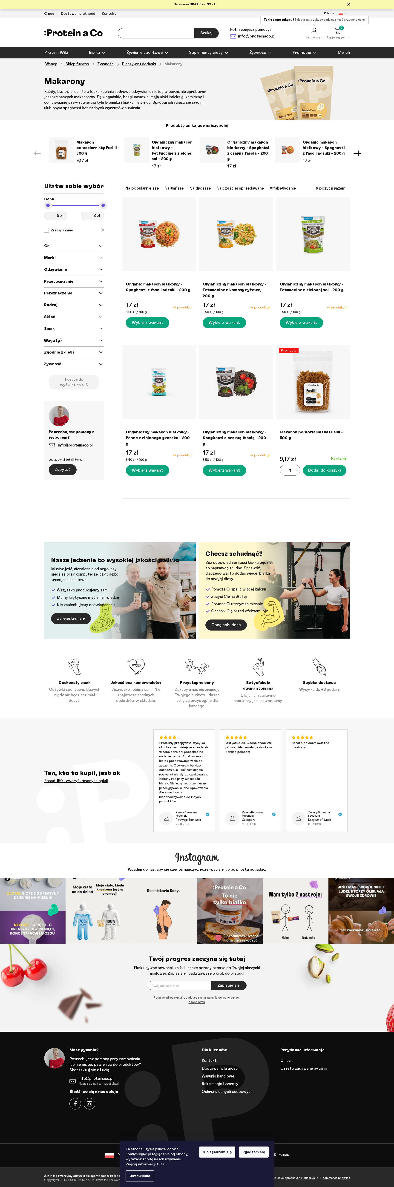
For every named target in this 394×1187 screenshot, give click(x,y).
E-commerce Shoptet (335, 1178)
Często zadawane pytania (303, 1068)
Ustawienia (139, 1176)
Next (357, 153)
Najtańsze (174, 188)
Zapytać (63, 470)
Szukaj (206, 33)
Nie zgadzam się (217, 1152)
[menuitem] (56, 52)
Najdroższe (200, 188)
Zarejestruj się (71, 619)
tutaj (161, 1164)
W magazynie (77, 230)
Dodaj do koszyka (325, 470)
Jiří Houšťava (305, 1178)
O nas (49, 13)
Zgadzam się (253, 1152)
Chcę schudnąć (226, 625)
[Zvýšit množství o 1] (297, 470)
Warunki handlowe (218, 1076)
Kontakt (109, 13)
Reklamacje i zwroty (220, 1084)
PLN (326, 13)
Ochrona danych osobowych (227, 1092)
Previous (37, 153)
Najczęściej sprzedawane (240, 188)
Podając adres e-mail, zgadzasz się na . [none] (197, 1000)
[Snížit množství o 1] (282, 470)
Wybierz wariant (147, 323)
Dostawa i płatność (78, 13)
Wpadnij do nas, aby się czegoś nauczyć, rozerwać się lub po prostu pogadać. (197, 869)
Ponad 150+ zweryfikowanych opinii (76, 781)
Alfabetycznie (283, 188)
